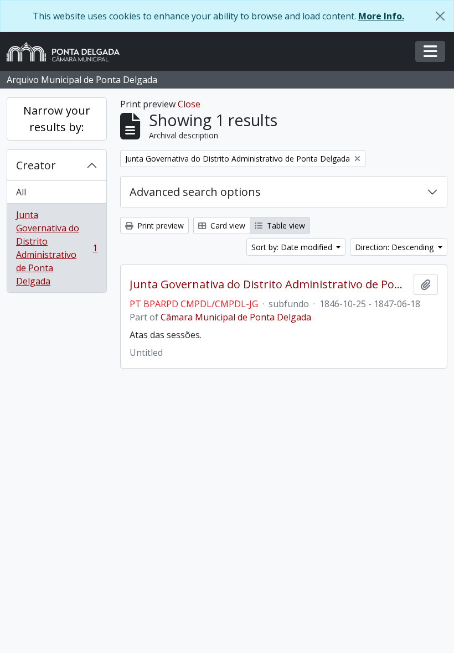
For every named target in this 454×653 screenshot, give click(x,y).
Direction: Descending (395, 247)
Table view (285, 225)
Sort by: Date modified (292, 247)
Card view (226, 225)
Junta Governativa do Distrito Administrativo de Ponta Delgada (56, 248)
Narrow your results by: (56, 118)
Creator (36, 165)
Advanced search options (195, 191)
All (21, 192)
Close (189, 104)
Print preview (159, 225)
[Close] (440, 16)
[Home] (67, 52)
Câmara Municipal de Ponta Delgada (236, 317)
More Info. (381, 16)
